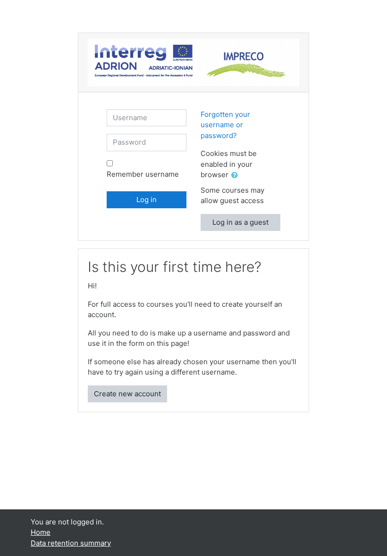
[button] (236, 175)
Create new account (127, 393)
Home (40, 532)
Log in (146, 199)
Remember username (143, 174)
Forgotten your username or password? (225, 125)
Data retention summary (71, 543)
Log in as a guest (240, 222)
